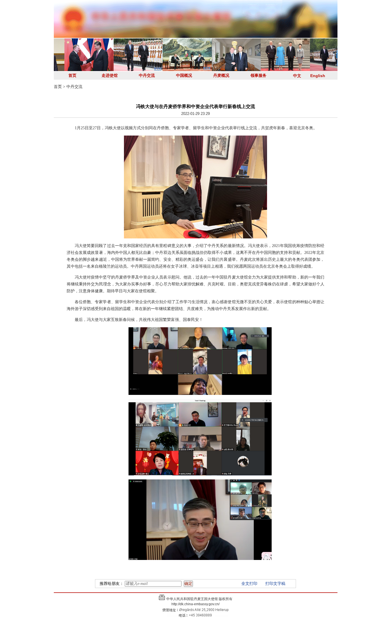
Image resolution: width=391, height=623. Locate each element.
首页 (72, 75)
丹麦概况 (221, 75)
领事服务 (258, 75)
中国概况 (184, 75)
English (317, 75)
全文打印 (249, 583)
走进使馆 (110, 75)
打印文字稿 (275, 583)
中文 (297, 75)
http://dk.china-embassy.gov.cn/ (195, 604)
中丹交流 (147, 75)
